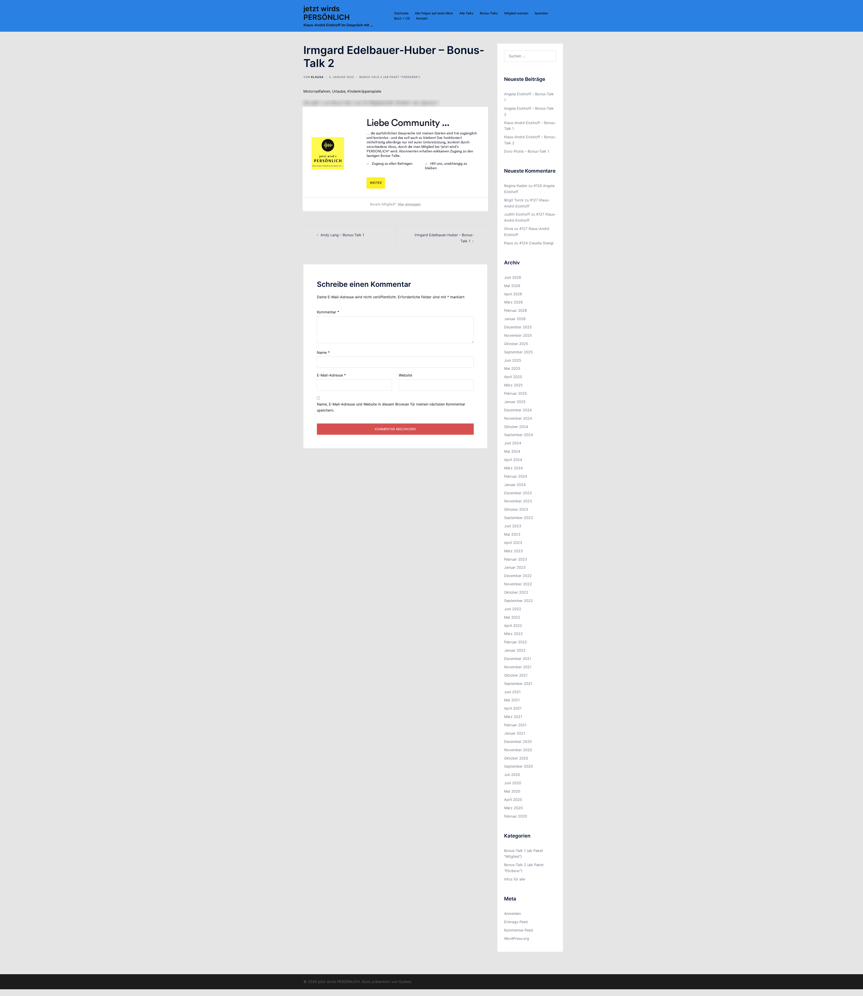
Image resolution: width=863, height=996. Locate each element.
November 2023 (518, 501)
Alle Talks (466, 13)
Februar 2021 (515, 725)
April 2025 (513, 376)
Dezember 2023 (518, 493)
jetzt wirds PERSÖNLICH (326, 13)
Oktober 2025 (516, 343)
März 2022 (513, 633)
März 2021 (513, 716)
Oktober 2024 (516, 426)
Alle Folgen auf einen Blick (434, 13)
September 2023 (518, 517)
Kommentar (328, 312)
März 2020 (513, 808)
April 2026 (513, 294)
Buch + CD (402, 18)
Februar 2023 (515, 559)
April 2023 (513, 542)
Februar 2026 (515, 310)
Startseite (401, 13)
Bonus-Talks (489, 13)
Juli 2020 (512, 774)
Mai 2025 (512, 368)
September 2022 (518, 600)
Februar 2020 (515, 816)
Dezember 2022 (518, 575)
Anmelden (512, 913)
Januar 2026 (515, 318)
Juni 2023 (512, 526)
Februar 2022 (515, 642)
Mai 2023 (512, 534)
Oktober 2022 (516, 592)
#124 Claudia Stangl (536, 243)
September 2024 (518, 434)
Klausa (317, 77)
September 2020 (518, 766)
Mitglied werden (516, 13)
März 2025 (513, 385)
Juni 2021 (512, 692)
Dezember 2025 (518, 327)
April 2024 (513, 459)
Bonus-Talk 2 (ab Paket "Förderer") (389, 77)
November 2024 (518, 418)
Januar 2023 (515, 567)
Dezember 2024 (518, 410)
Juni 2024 (512, 443)
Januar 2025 (515, 401)
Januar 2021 (514, 733)
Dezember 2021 (517, 658)
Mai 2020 (512, 791)
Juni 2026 (512, 277)
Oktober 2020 (516, 758)
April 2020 (513, 799)
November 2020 (518, 750)
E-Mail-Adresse (331, 375)
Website (405, 375)
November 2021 (517, 667)
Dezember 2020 (518, 741)
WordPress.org (516, 938)
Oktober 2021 (515, 675)
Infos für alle (514, 879)
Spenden (541, 13)
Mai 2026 (512, 285)
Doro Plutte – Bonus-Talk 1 (526, 151)
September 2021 (518, 683)
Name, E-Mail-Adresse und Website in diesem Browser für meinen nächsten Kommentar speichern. (391, 407)
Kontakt (421, 18)
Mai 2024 (512, 451)
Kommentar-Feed (518, 930)
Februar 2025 (515, 393)
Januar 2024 (515, 484)
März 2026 (513, 302)
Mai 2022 (512, 617)
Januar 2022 (515, 650)
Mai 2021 (512, 700)
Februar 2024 (515, 476)
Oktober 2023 (516, 509)
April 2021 (512, 708)
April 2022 (513, 625)
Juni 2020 (512, 783)
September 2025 (518, 352)
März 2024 (513, 468)
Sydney (405, 981)
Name (323, 352)
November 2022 (518, 584)
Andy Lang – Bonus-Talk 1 (342, 235)
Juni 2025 (512, 360)
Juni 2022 (512, 609)
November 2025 (518, 335)
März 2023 (513, 551)
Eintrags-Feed (516, 922)
